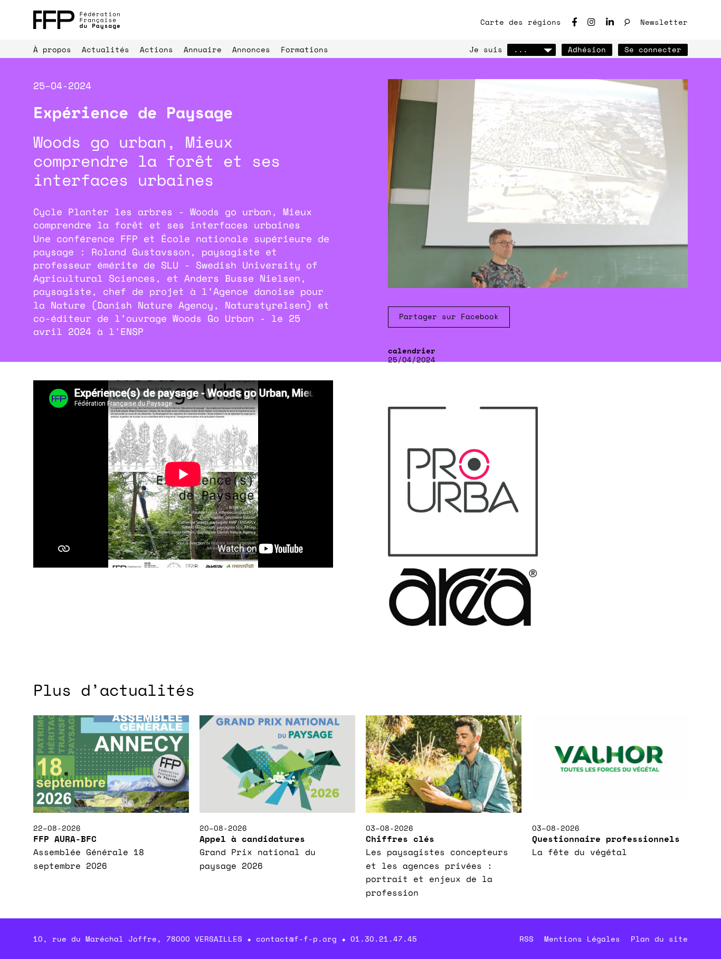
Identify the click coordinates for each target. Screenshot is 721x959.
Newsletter (664, 21)
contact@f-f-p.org (296, 938)
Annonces (251, 49)
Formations (304, 49)
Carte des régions (520, 21)
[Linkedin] (610, 21)
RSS (526, 938)
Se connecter (652, 49)
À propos (52, 49)
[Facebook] (574, 21)
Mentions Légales (582, 938)
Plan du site (659, 938)
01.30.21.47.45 (383, 938)
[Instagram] (591, 21)
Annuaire (203, 49)
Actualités (105, 49)
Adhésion (587, 49)
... (521, 49)
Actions (156, 49)
